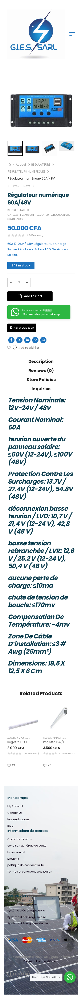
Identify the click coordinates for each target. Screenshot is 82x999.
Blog (10, 825)
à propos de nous (19, 839)
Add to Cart (33, 296)
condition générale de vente (26, 845)
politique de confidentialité (25, 865)
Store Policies (41, 380)
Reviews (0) (41, 370)
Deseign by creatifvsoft (41, 961)
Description (41, 361)
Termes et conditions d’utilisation (29, 871)
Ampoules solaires (28, 738)
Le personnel (16, 852)
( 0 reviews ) (35, 235)
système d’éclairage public (26, 910)
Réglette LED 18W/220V (23, 742)
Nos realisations (18, 819)
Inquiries (41, 389)
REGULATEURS (40, 164)
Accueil (21, 164)
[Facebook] (11, 340)
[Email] (35, 340)
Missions (13, 858)
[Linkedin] (27, 340)
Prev (15, 186)
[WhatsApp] (43, 340)
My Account (15, 806)
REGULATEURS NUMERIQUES (26, 171)
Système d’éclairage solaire (26, 917)
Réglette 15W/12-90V (58, 742)
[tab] (41, 361)
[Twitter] (19, 340)
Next (29, 186)
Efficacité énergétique (22, 904)
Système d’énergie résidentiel (28, 923)
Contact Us (14, 813)
